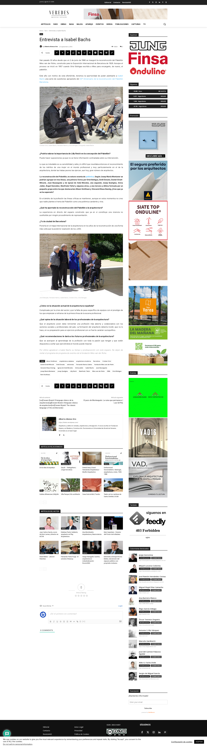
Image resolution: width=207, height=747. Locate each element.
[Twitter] (152, 2)
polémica (90, 176)
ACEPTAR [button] (199, 742)
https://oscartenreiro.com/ (146, 625)
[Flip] (106, 52)
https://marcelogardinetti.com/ (147, 646)
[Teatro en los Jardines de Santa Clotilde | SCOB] (113, 485)
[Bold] (50, 621)
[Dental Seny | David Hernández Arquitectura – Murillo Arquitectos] (91, 458)
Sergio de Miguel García (149, 673)
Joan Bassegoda (101, 368)
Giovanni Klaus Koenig (47, 368)
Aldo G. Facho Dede (147, 662)
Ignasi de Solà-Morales (65, 368)
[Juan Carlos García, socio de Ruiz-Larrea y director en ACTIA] (49, 523)
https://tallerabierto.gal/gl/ (146, 603)
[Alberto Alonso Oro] (41, 46)
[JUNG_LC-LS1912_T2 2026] (148, 140)
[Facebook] (149, 2)
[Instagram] (156, 2)
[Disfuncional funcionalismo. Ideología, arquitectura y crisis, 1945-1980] (113, 458)
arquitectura (87, 464)
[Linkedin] (159, 2)
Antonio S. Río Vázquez (149, 630)
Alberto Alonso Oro (51, 46)
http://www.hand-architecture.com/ (149, 679)
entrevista (70, 364)
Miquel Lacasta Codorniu (150, 566)
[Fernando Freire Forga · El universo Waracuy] (70, 547)
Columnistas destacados (139, 549)
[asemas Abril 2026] (148, 180)
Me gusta (162, 91)
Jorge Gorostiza (146, 555)
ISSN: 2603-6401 (114, 725)
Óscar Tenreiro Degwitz (149, 619)
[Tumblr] (166, 2)
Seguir (163, 96)
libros (42, 464)
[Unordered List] (67, 621)
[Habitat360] (148, 260)
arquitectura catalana (66, 361)
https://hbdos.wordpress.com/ (68, 422)
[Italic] (54, 621)
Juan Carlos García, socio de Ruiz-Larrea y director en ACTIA (49, 534)
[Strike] (60, 621)
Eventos (133, 373)
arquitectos (65, 464)
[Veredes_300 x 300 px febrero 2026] (148, 305)
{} (80, 621)
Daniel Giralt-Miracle (47, 364)
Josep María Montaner (47, 371)
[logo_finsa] (148, 58)
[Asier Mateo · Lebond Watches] (49, 547)
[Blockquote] (70, 621)
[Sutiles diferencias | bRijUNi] (49, 485)
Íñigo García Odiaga (147, 609)
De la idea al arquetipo (47, 467)
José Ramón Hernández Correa (152, 576)
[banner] (148, 478)
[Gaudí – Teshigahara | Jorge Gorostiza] (70, 458)
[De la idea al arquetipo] (49, 458)
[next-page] (44, 502)
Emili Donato (60, 364)
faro (46, 31)
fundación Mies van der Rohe (94, 353)
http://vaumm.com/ (144, 614)
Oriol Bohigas (116, 371)
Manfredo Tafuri (84, 371)
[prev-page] (41, 502)
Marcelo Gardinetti (147, 641)
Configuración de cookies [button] (181, 742)
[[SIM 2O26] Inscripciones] (148, 397)
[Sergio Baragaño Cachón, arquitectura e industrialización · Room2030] (91, 547)
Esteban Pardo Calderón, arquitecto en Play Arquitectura (69, 534)
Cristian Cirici (106, 361)
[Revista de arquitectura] (59, 14)
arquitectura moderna (83, 361)
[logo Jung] (148, 46)
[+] (84, 621)
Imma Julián (79, 368)
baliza (42, 528)
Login (120, 606)
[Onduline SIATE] (148, 220)
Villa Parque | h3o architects (70, 494)
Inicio (41, 31)
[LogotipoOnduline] (148, 71)
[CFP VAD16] (148, 437)
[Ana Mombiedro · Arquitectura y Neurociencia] (91, 523)
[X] (62, 52)
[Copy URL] (111, 52)
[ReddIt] (84, 52)
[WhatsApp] (73, 52)
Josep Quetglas (63, 371)
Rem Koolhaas (45, 374)
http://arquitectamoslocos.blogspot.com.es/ (151, 582)
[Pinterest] (162, 2)
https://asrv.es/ (143, 635)
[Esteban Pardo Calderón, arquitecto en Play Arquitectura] (70, 523)
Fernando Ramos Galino (84, 364)
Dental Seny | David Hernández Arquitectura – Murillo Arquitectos (91, 470)
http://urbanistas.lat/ (144, 668)
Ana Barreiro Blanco (147, 598)
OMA (108, 371)
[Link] (77, 621)
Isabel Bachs (90, 368)
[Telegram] (95, 52)
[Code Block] (74, 621)
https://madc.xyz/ (144, 592)
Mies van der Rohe (98, 371)
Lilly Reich (73, 371)
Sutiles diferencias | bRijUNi (49, 494)
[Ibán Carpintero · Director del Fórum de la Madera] (113, 523)
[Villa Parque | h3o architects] (70, 485)
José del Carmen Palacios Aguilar (150, 653)
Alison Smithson (51, 361)
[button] (164, 24)
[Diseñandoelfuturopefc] (148, 345)
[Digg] (100, 52)
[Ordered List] (64, 621)
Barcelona (96, 361)
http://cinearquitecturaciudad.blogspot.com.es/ (152, 560)
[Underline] (57, 621)
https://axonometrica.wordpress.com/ (150, 571)
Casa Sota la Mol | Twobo (91, 494)
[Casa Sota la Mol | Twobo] (91, 485)
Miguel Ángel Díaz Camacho (151, 587)
